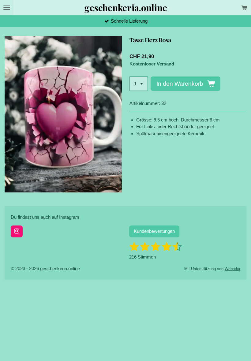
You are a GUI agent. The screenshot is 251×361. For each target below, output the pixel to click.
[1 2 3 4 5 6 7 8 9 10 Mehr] (138, 83)
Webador (232, 269)
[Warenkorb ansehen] (244, 7)
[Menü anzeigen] (6, 7)
